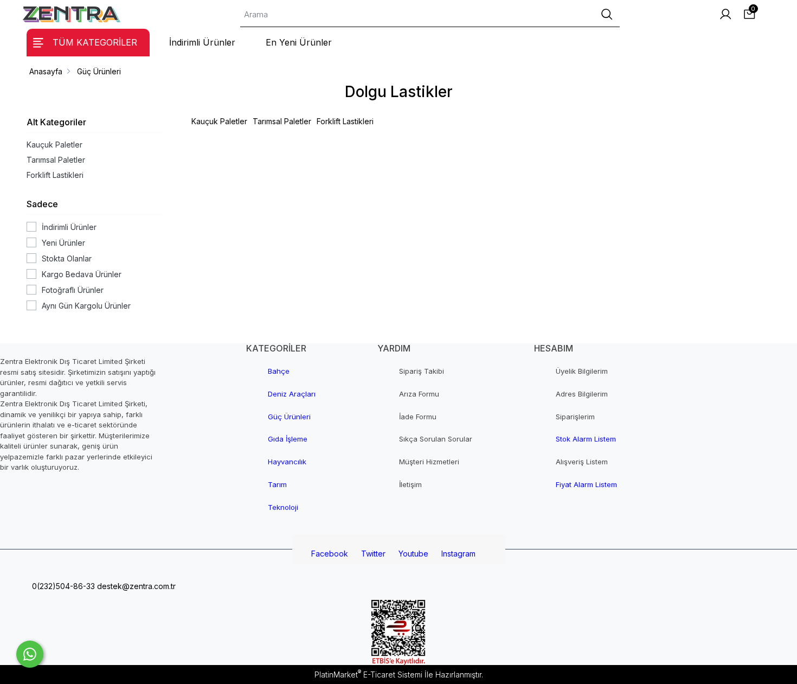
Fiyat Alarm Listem (586, 484)
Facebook (329, 553)
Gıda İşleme (287, 438)
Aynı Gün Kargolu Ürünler (86, 305)
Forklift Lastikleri (55, 175)
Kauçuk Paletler (54, 144)
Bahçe (279, 371)
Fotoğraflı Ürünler (73, 290)
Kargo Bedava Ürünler (81, 274)
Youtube (413, 553)
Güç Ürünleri (289, 416)
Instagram (458, 553)
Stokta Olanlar (67, 258)
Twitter (373, 553)
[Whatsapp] (29, 654)
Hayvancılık (287, 461)
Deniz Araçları (292, 393)
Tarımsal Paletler (56, 159)
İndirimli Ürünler (69, 227)
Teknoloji (283, 507)
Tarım (277, 484)
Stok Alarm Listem (586, 438)
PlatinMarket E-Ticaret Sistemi (368, 674)
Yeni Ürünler (63, 242)
